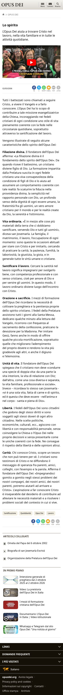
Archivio (25, 691)
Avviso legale (26, 677)
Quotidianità (25, 513)
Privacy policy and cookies (16, 681)
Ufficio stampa (10, 691)
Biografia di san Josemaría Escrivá (26, 550)
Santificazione (10, 513)
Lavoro (51, 513)
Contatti (39, 686)
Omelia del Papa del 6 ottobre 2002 (27, 543)
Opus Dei (39, 513)
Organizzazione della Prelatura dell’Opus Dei (32, 558)
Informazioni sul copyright (17, 686)
